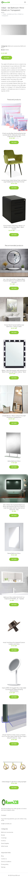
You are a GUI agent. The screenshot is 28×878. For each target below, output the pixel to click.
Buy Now (6, 57)
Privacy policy (4, 864)
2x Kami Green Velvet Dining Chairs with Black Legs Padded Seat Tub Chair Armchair (14, 181)
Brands (3, 835)
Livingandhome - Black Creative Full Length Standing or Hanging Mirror (14, 416)
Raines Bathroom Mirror (14, 553)
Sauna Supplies (5, 843)
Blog (2, 856)
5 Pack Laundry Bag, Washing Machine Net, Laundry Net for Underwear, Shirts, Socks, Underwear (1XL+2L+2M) (14, 135)
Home (2, 12)
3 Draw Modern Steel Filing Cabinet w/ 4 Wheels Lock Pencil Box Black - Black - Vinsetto (14, 227)
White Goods (4, 846)
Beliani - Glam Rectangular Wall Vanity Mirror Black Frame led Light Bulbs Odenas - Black (14, 371)
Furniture (3, 840)
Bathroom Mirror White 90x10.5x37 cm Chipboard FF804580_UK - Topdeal (14, 597)
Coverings (3, 838)
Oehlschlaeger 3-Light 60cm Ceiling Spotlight (14, 781)
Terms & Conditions (6, 861)
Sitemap (3, 867)
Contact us (4, 858)
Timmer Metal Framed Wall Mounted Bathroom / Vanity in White (14, 325)
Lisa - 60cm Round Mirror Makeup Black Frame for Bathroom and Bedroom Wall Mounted (14, 281)
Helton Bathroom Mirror (14, 461)
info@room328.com (6, 823)
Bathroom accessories (14, 46)
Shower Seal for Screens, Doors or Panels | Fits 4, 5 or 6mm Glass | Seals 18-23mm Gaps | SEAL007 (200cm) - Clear (14, 736)
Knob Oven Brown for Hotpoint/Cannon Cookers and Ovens (14, 643)
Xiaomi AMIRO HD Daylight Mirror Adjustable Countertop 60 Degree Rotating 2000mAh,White (14, 689)
